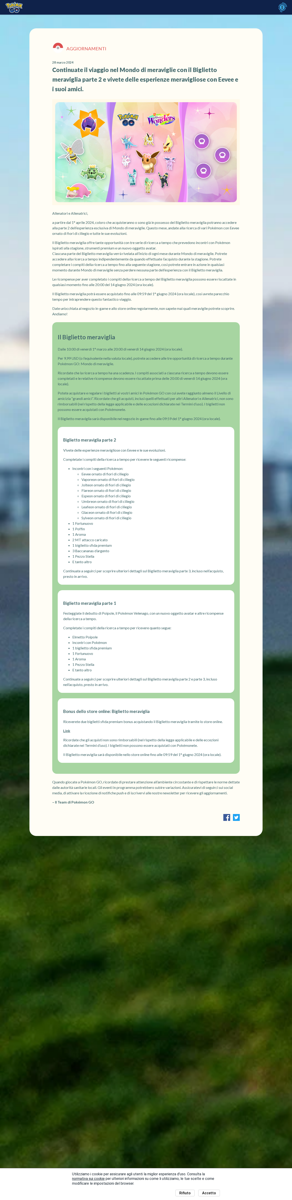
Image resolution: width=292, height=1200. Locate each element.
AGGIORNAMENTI (86, 48)
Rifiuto (185, 1193)
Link (66, 731)
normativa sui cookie (88, 1178)
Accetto (209, 1193)
